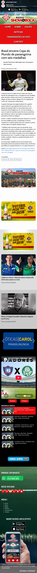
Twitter (11, 159)
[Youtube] (10, 492)
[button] (34, 178)
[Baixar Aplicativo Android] (23, 10)
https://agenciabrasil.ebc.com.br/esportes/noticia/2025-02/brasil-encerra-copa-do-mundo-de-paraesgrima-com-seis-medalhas (18, 150)
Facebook (4, 159)
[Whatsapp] (14, 492)
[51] (18, 211)
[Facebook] (3, 492)
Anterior (12, 401)
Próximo (24, 401)
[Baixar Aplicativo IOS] (13, 10)
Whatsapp (18, 159)
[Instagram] (6, 492)
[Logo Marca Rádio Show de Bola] (18, 18)
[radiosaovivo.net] (18, 459)
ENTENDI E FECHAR (27, 571)
